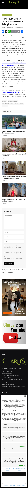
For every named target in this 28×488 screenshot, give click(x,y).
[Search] (25, 2)
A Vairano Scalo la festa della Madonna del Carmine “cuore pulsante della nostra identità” (14, 177)
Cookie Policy (6, 485)
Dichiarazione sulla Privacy (15, 485)
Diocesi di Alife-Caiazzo (8, 384)
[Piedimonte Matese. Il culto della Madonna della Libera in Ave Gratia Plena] (14, 122)
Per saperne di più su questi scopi (19, 469)
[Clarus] (14, 2)
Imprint (23, 485)
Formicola (4, 101)
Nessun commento (19, 27)
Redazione (3, 27)
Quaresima (4, 106)
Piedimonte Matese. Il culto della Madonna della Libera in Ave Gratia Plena (13, 132)
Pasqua (21, 103)
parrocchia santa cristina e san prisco (10, 103)
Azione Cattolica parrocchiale (11, 92)
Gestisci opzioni (14, 481)
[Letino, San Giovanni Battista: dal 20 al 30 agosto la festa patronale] (14, 145)
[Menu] (3, 2)
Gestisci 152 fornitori (7, 469)
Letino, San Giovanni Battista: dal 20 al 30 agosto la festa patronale (14, 155)
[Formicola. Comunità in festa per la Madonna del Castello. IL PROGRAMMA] (14, 190)
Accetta (13, 474)
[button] (25, 396)
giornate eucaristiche (12, 101)
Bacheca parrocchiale (6, 15)
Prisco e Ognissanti (10, 65)
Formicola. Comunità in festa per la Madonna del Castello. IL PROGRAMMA (13, 200)
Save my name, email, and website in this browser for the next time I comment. (14, 247)
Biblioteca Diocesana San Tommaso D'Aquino (13, 386)
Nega (14, 478)
